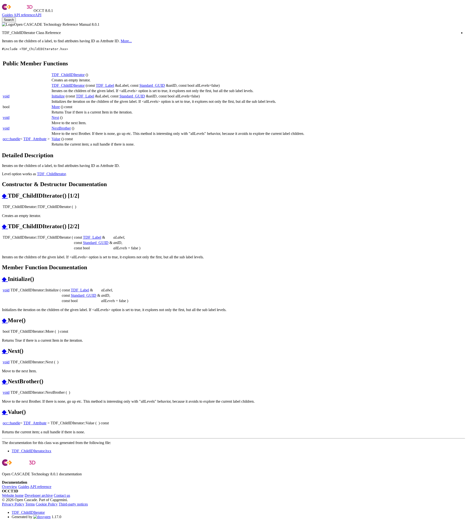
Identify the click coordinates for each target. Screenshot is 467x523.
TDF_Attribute (34, 139)
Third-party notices (73, 504)
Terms (30, 504)
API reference (40, 487)
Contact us (62, 495)
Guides (7, 15)
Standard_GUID (152, 85)
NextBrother (61, 128)
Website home (13, 495)
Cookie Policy (47, 504)
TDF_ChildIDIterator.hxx (31, 451)
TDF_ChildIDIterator (68, 75)
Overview (9, 487)
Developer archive (39, 495)
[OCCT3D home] (17, 11)
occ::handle (11, 139)
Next (55, 117)
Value (56, 139)
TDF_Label (105, 85)
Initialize (58, 96)
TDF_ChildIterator (51, 174)
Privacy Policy (13, 504)
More (56, 107)
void (6, 96)
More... (126, 41)
